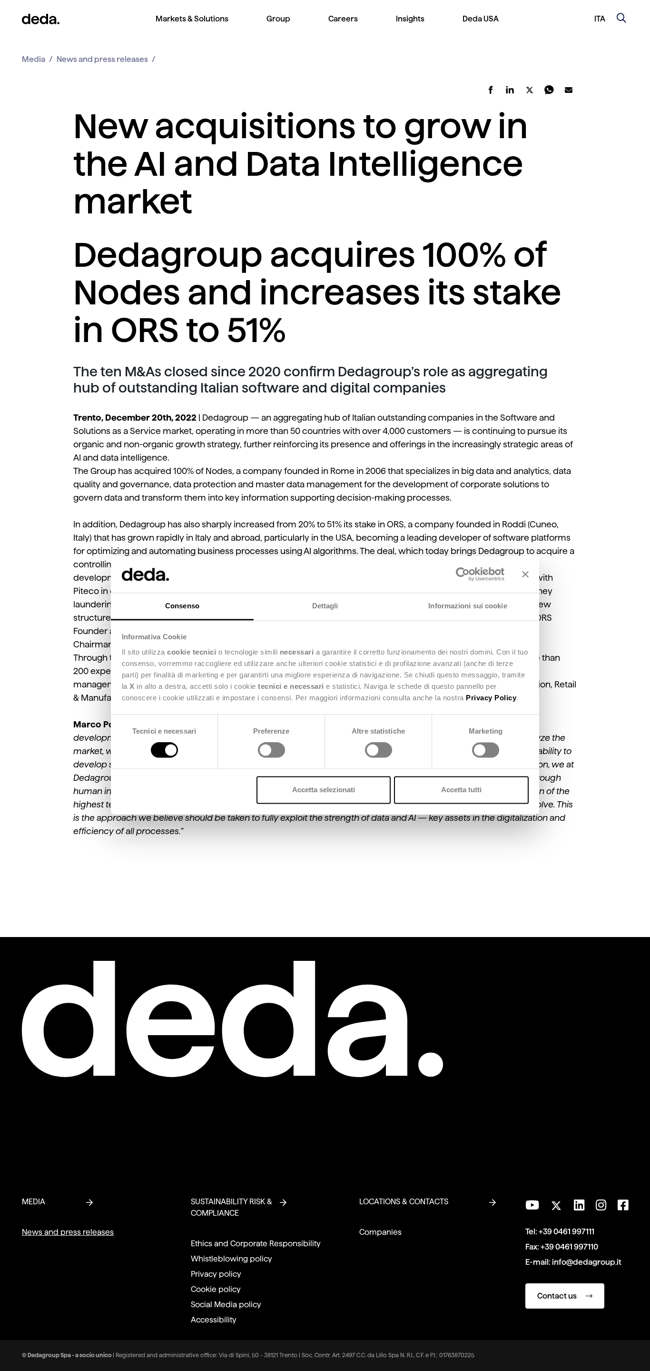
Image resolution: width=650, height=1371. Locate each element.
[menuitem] (192, 26)
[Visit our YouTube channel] (532, 1205)
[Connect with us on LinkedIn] (579, 1205)
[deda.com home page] (40, 19)
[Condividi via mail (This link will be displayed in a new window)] (569, 90)
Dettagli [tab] (325, 606)
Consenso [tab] (182, 606)
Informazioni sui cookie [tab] (467, 606)
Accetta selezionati (323, 790)
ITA (599, 19)
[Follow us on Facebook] (623, 1205)
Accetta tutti (461, 790)
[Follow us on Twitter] (556, 1203)
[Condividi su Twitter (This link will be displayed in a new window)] (530, 90)
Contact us (557, 1296)
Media (33, 59)
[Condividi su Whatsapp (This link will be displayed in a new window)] (549, 90)
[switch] (271, 750)
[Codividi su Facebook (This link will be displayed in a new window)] (491, 90)
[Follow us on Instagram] (601, 1205)
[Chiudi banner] (525, 574)
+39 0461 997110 (569, 1247)
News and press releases (102, 59)
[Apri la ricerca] (621, 19)
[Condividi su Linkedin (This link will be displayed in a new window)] (510, 90)
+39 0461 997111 (566, 1232)
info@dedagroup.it (586, 1262)
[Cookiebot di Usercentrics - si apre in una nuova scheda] (462, 574)
